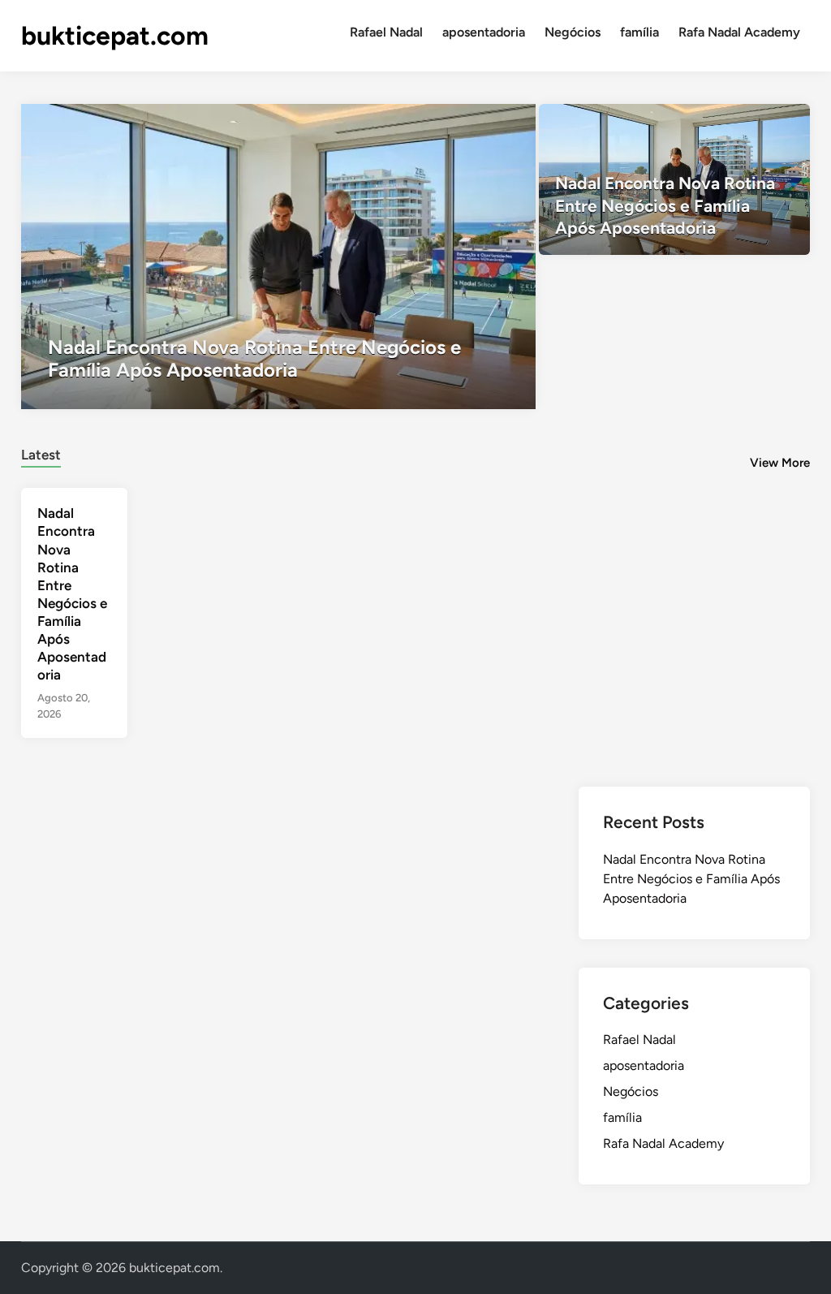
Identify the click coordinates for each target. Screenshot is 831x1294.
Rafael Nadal (386, 32)
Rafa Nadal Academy (739, 32)
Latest (41, 454)
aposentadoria (483, 32)
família (639, 32)
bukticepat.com (115, 35)
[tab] (41, 453)
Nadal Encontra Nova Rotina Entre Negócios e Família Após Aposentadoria (691, 879)
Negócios (573, 32)
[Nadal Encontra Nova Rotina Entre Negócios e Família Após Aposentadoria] (278, 256)
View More (780, 462)
